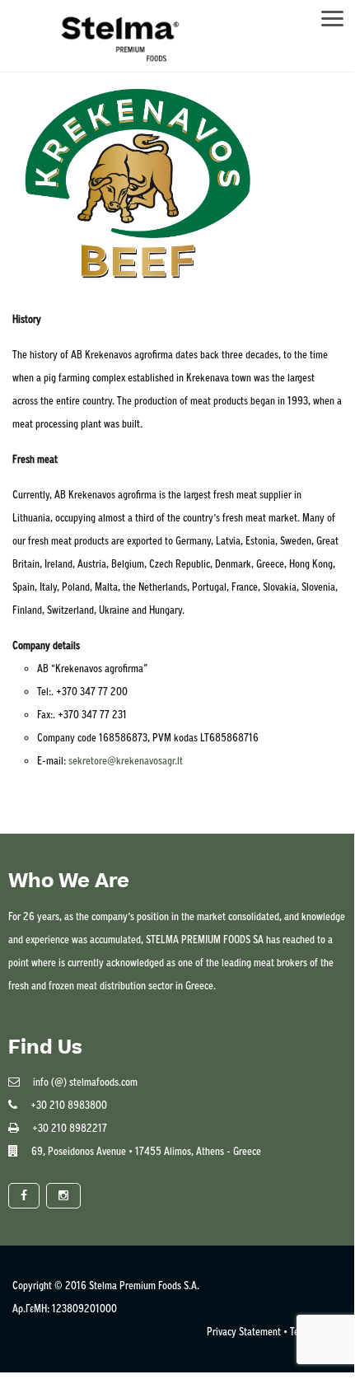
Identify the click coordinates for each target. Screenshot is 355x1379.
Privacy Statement (244, 1332)
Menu (340, 13)
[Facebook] (24, 1195)
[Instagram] (63, 1195)
